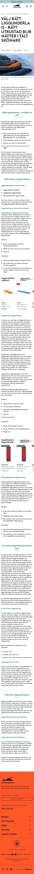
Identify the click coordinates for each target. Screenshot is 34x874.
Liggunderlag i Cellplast (11, 190)
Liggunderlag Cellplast (24, 279)
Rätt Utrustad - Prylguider (20, 14)
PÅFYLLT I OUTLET (17, 1)
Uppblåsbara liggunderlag (12, 193)
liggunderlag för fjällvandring (16, 95)
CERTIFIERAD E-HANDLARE (17, 849)
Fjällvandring (7, 137)
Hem (2, 14)
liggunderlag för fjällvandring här (15, 204)
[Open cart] (31, 6)
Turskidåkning (20, 137)
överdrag (22, 590)
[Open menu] (3, 6)
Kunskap (8, 14)
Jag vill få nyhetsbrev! (17, 799)
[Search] (7, 6)
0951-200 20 (7, 808)
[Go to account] (27, 6)
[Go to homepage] (17, 6)
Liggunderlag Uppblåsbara (24, 441)
